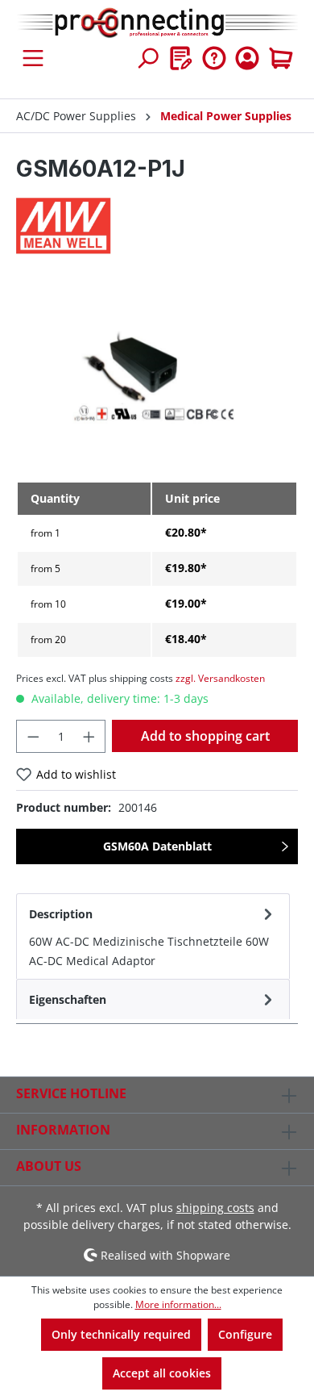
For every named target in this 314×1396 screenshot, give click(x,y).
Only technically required (121, 1334)
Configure (245, 1334)
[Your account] (247, 58)
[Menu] (33, 58)
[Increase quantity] (89, 736)
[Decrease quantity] (33, 736)
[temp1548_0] (156, 377)
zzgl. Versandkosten (220, 678)
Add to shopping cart (205, 736)
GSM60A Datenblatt (157, 846)
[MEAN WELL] (157, 226)
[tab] (153, 936)
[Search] (147, 58)
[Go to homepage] (157, 23)
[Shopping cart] (281, 58)
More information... (178, 1304)
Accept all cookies (162, 1373)
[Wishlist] (181, 58)
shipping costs (215, 1207)
